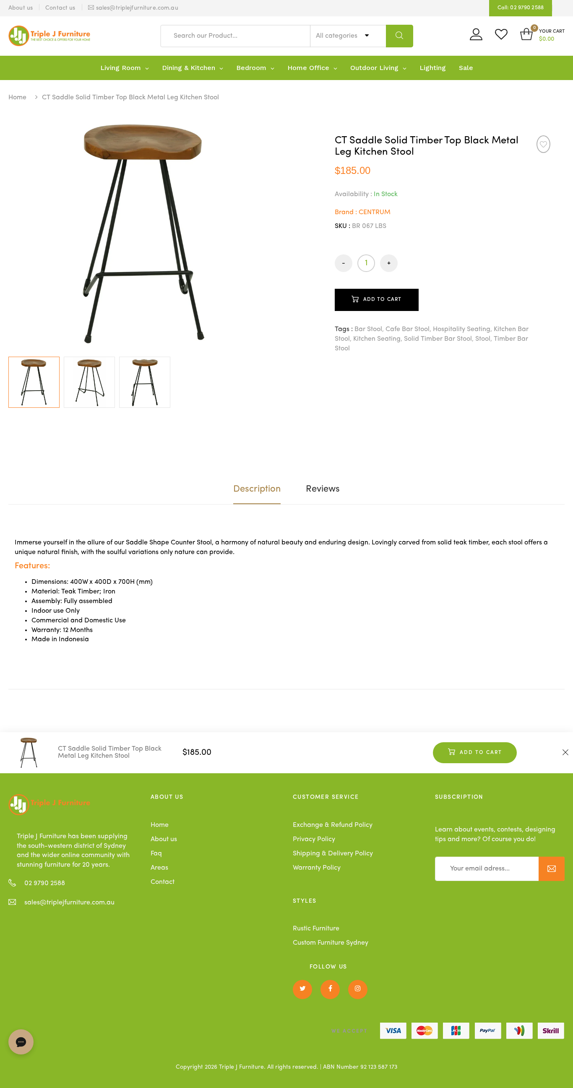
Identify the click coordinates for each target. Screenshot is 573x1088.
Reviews (323, 489)
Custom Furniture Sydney (330, 943)
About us (164, 839)
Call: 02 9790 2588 (520, 7)
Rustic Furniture (316, 928)
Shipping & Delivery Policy (333, 853)
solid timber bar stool (438, 339)
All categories (337, 36)
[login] (476, 37)
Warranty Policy (317, 868)
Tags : (344, 329)
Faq (156, 853)
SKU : (342, 226)
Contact (163, 882)
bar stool (368, 329)
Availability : (353, 194)
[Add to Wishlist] (543, 144)
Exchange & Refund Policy (332, 825)
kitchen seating (377, 339)
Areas (159, 868)
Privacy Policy (314, 839)
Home (17, 97)
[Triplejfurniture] (49, 804)
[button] (542, 36)
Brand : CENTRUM (363, 212)
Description (257, 489)
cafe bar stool (407, 329)
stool (482, 339)
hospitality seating (461, 329)
